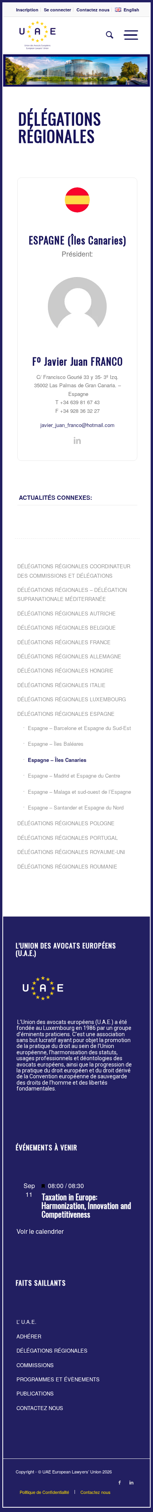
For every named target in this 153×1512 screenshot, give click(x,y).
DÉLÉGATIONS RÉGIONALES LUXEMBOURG (71, 699)
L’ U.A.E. (26, 1321)
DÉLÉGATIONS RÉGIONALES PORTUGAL (67, 837)
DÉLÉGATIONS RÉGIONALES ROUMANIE (67, 866)
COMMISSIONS (35, 1365)
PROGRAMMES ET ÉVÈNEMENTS (58, 1379)
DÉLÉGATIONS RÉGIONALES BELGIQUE (66, 627)
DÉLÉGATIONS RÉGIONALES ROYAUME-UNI (71, 852)
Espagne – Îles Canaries (57, 759)
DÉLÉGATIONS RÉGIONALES (51, 1350)
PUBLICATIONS (35, 1393)
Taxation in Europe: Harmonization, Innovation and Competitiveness (86, 1205)
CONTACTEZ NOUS (39, 1408)
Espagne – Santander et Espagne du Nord (76, 807)
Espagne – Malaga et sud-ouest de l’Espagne (79, 791)
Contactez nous (92, 10)
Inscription (27, 10)
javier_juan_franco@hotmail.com (77, 425)
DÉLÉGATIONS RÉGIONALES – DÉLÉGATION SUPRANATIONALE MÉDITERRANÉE (72, 594)
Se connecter (57, 10)
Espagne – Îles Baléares (56, 743)
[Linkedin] (131, 1482)
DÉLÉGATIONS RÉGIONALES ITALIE (61, 685)
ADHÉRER (28, 1336)
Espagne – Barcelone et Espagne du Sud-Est (79, 728)
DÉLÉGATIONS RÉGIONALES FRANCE (64, 642)
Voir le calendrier (40, 1231)
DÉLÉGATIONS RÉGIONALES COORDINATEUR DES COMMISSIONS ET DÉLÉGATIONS (73, 570)
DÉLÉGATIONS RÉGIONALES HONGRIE (65, 670)
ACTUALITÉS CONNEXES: (55, 497)
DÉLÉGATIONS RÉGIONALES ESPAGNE (66, 713)
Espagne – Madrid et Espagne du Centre (74, 775)
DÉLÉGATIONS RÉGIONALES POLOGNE (66, 823)
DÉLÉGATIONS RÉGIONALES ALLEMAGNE (69, 656)
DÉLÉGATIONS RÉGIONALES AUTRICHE (66, 613)
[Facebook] (120, 1482)
